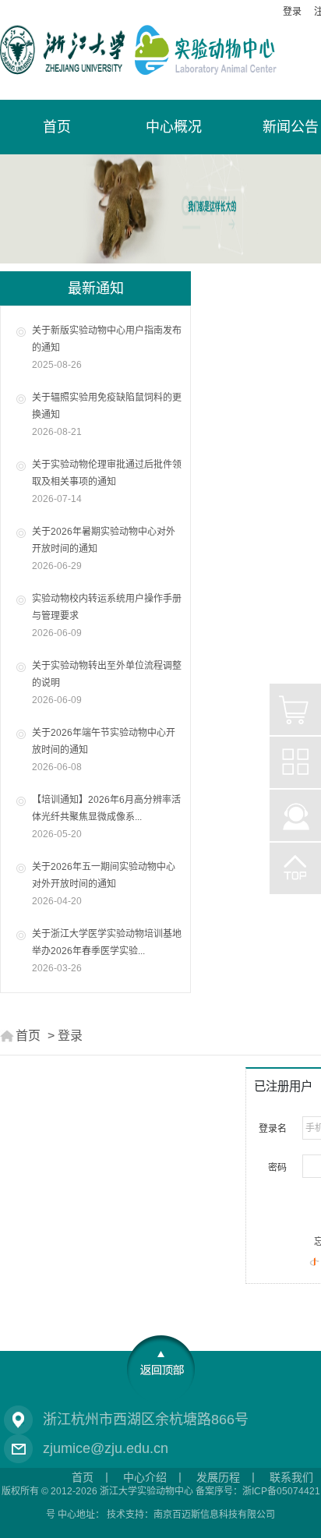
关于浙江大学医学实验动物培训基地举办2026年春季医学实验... (107, 951)
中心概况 (174, 127)
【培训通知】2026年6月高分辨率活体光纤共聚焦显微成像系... (106, 817)
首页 (28, 1035)
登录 (292, 11)
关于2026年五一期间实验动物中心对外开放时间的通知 (103, 884)
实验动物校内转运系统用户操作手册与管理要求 (107, 615)
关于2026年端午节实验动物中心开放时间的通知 (103, 750)
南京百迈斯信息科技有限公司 (214, 1514)
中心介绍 (145, 1477)
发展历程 (218, 1477)
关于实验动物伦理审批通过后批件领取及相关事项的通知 (107, 481)
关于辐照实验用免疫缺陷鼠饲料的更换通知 (107, 414)
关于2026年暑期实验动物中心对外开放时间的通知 (103, 548)
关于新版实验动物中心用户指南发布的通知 (107, 347)
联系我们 (291, 1477)
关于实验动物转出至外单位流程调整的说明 (107, 682)
